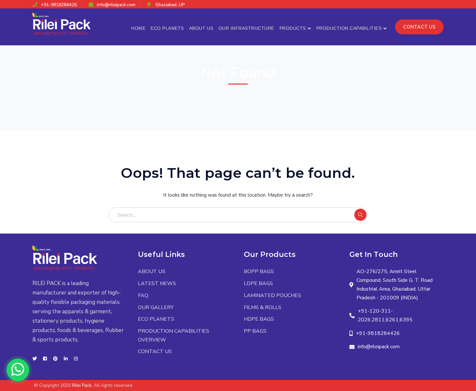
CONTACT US (419, 27)
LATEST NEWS (157, 283)
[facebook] (45, 359)
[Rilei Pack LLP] (61, 23)
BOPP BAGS (259, 271)
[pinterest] (55, 359)
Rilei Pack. (82, 385)
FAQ (143, 295)
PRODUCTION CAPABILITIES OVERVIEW (173, 335)
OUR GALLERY (156, 307)
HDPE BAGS (259, 319)
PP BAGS (255, 331)
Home (223, 92)
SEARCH (360, 215)
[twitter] (34, 359)
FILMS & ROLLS (262, 307)
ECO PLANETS (156, 319)
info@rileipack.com (116, 5)
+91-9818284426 (59, 5)
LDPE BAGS (258, 283)
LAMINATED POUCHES (272, 295)
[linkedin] (66, 359)
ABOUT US (151, 271)
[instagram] (76, 359)
